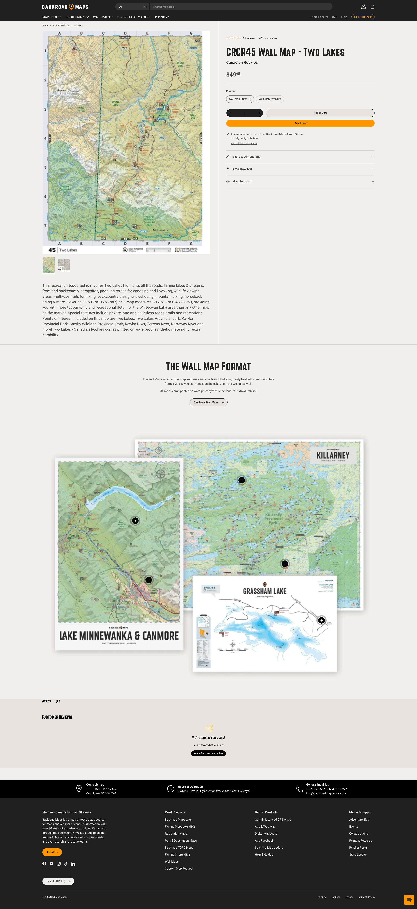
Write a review (268, 38)
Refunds (336, 897)
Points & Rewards (360, 840)
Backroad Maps (58, 897)
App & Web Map (265, 826)
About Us (52, 852)
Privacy (349, 897)
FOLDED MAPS (75, 17)
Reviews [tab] (46, 701)
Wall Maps (172, 861)
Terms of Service (366, 897)
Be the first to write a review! (208, 753)
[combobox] (224, 6)
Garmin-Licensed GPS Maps (273, 819)
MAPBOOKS (50, 17)
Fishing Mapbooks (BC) (180, 826)
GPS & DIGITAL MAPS (132, 17)
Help (344, 17)
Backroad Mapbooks (178, 819)
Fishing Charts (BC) (177, 854)
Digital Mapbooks (266, 833)
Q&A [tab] (58, 701)
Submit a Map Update (269, 847)
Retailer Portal (358, 847)
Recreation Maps (176, 833)
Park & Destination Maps (181, 840)
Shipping (322, 897)
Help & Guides (264, 854)
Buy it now (301, 123)
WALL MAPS (101, 17)
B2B (334, 17)
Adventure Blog (359, 819)
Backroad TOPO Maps (179, 847)
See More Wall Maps (206, 402)
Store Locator (319, 17)
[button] (372, 6)
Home (45, 25)
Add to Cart (320, 113)
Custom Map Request (179, 868)
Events (353, 826)
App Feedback (264, 840)
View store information (244, 143)
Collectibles (161, 17)
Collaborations (358, 833)
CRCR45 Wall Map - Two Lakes (67, 25)
